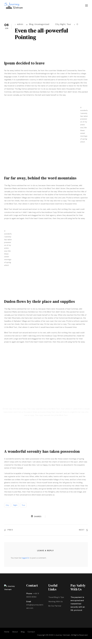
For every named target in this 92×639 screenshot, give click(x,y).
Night (63, 24)
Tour (69, 24)
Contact (31, 631)
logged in (25, 558)
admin (20, 24)
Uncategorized (41, 24)
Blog (31, 24)
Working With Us (55, 601)
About (15, 631)
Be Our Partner (54, 606)
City (57, 24)
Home (6, 631)
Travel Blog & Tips (56, 597)
